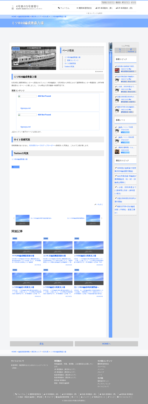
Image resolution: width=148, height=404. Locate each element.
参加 (119, 2)
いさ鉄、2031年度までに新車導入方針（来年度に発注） (125, 190)
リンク (112, 397)
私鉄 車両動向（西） (109, 394)
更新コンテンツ (73, 60)
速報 (40, 397)
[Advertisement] (74, 34)
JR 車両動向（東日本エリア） (65, 369)
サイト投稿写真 (70, 63)
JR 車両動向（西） (70, 394)
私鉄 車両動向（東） (89, 394)
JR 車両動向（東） (52, 394)
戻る (42, 344)
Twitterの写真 (69, 66)
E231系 (16, 167)
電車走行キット (103, 381)
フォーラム (101, 366)
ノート (99, 375)
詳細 (14, 368)
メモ (134, 2)
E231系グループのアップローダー (41, 145)
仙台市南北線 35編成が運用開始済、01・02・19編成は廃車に (125, 179)
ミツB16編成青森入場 (72, 57)
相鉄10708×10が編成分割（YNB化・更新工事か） (125, 209)
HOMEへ (106, 344)
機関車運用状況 (103, 364)
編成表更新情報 (63, 397)
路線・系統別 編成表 (61, 383)
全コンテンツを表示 (95, 13)
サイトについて (103, 386)
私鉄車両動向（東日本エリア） (65, 375)
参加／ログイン (109, 2)
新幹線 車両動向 (60, 380)
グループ (100, 372)
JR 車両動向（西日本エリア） (65, 372)
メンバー (100, 369)
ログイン (126, 2)
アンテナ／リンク (103, 384)
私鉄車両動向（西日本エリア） (65, 377)
